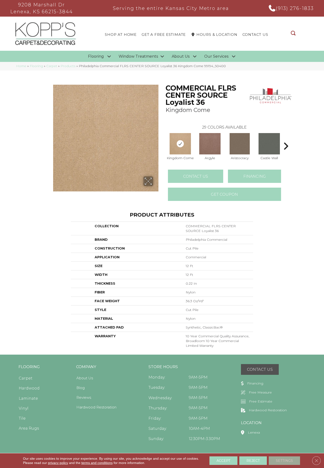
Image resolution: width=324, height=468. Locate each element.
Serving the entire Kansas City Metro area (171, 8)
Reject (253, 461)
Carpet (51, 66)
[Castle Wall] (269, 144)
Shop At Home (121, 34)
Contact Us (255, 34)
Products (67, 66)
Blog (80, 387)
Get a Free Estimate (164, 34)
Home (21, 66)
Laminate (28, 398)
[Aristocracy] (239, 144)
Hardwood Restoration (96, 407)
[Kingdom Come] (180, 144)
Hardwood (29, 388)
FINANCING (254, 176)
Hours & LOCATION (216, 34)
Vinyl (23, 408)
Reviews (83, 397)
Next (285, 139)
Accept (223, 461)
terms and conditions (97, 463)
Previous (163, 139)
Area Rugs (29, 428)
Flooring (36, 66)
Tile (22, 418)
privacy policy (58, 463)
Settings (284, 461)
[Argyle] (210, 144)
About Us (84, 378)
